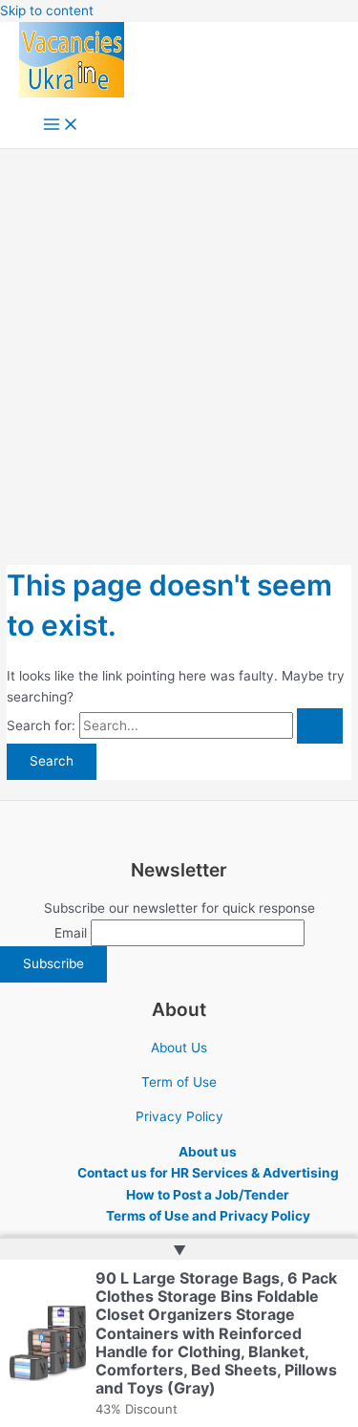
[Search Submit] (320, 726)
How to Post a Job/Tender (207, 1194)
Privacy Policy (179, 1116)
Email (70, 933)
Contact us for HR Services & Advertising (208, 1172)
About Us (179, 1047)
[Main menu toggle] (61, 125)
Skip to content (47, 10)
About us (208, 1151)
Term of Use (179, 1082)
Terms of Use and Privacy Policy (208, 1215)
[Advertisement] (179, 338)
